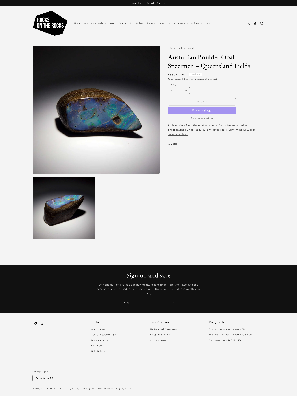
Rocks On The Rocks (50, 389)
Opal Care (97, 345)
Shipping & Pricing (160, 334)
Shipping (188, 79)
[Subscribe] (172, 302)
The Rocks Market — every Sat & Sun (230, 334)
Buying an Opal (99, 340)
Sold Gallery (98, 351)
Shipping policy (123, 389)
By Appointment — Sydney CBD (227, 329)
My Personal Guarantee (163, 329)
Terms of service (105, 389)
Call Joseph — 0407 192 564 (225, 340)
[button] (95, 23)
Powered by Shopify (69, 389)
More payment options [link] (202, 118)
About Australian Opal (104, 334)
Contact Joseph (159, 340)
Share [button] (174, 144)
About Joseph (99, 329)
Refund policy (88, 389)
